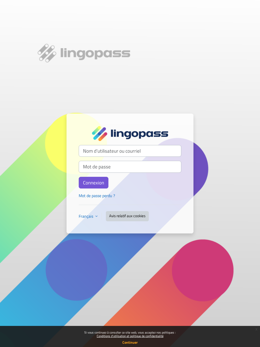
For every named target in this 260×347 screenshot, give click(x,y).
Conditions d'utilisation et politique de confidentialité (130, 336)
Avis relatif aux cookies (127, 216)
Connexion (93, 182)
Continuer (130, 342)
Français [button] (86, 216)
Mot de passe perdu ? (97, 196)
